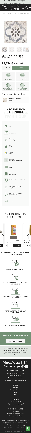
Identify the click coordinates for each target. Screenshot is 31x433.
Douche (26, 13)
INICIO (4, 13)
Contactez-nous (21, 88)
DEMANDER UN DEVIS (15, 341)
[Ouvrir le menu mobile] (30, 7)
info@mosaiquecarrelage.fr (15, 404)
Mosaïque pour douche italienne (15, 380)
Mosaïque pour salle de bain (15, 373)
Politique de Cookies (15, 416)
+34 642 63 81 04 (15, 401)
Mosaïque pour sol (15, 375)
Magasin (15, 387)
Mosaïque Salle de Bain (15, 13)
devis (12, 88)
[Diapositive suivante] (28, 234)
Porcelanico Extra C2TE (12, 241)
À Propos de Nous (15, 390)
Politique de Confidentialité (15, 413)
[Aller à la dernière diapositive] (2, 234)
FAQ (15, 394)
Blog (15, 392)
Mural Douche (8, 15)
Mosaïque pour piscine (15, 378)
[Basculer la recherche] (26, 7)
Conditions (15, 411)
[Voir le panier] (23, 7)
